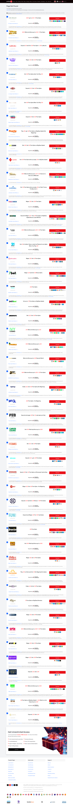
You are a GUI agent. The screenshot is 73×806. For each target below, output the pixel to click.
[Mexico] (49, 794)
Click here (8, 10)
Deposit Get (33, 671)
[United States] (10, 797)
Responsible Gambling (51, 773)
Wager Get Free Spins (33, 60)
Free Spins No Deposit (31, 775)
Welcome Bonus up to (33, 329)
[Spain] (65, 794)
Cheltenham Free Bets (12, 779)
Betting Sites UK (10, 767)
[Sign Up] (55, 1)
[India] (41, 794)
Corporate (49, 771)
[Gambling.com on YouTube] (10, 788)
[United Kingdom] (7, 794)
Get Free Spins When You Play (33, 102)
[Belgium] (15, 794)
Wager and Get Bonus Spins (33, 272)
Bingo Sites (10, 771)
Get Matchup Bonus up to (33, 429)
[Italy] (47, 794)
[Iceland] (36, 794)
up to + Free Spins (33, 18)
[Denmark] (28, 794)
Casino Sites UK (10, 762)
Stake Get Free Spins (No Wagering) (33, 386)
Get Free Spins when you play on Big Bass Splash (33, 159)
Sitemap (49, 775)
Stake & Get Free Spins (33, 586)
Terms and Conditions (27, 789)
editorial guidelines (19, 13)
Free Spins (33, 287)
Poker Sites (10, 775)
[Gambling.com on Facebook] (12, 788)
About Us (49, 762)
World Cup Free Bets (11, 777)
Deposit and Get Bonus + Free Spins (33, 500)
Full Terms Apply (39, 40)
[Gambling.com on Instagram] (14, 788)
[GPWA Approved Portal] (64, 802)
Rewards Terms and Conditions (52, 777)
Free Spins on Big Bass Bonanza (33, 600)
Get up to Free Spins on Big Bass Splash (33, 301)
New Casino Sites (11, 773)
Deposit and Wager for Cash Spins (33, 515)
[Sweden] (7, 797)
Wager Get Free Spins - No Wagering (33, 486)
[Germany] (31, 794)
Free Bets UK (30, 771)
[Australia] (10, 794)
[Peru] (60, 794)
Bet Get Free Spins (34, 315)
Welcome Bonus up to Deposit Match (33, 358)
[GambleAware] (30, 802)
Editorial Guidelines (51, 767)
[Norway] (57, 794)
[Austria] (13, 794)
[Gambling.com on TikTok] (17, 788)
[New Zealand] (55, 794)
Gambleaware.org (18, 26)
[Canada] (23, 794)
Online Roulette (30, 769)
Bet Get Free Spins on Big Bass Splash (33, 145)
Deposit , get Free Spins (33, 458)
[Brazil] (21, 794)
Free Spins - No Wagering (33, 401)
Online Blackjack (30, 767)
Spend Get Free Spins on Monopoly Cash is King (33, 472)
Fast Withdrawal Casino (31, 773)
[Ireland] (44, 794)
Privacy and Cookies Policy (38, 789)
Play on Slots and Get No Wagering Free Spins (34, 572)
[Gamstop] (8, 802)
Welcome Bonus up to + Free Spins (33, 32)
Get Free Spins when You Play (33, 74)
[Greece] (34, 794)
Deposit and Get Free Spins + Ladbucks (33, 45)
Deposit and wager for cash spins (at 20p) (33, 415)
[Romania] (62, 794)
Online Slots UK (30, 762)
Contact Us (49, 769)
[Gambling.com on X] (8, 788)
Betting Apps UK (10, 769)
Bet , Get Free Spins (33, 443)
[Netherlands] (52, 794)
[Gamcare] (18, 802)
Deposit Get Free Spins (34, 88)
